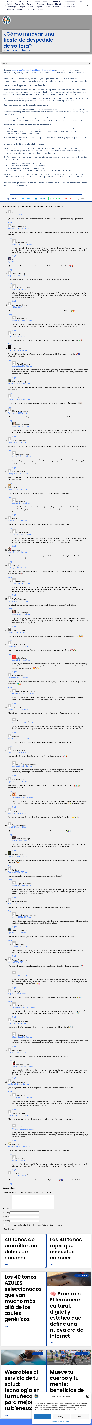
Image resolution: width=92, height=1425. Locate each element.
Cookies (54, 1421)
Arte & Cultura (25, 1)
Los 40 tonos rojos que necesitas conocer (66, 1248)
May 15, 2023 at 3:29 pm (17, 962)
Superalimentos (69, 7)
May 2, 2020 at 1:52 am (16, 276)
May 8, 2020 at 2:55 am (20, 427)
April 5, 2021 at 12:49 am (21, 917)
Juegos (22, 7)
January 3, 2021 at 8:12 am (17, 442)
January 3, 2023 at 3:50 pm (22, 366)
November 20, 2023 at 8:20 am (19, 1147)
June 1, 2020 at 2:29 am (16, 336)
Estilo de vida (11, 1)
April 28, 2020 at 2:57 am (21, 534)
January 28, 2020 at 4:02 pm (22, 1066)
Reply (10, 222)
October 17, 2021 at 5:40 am (18, 678)
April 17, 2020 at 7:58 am (17, 262)
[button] (87, 1396)
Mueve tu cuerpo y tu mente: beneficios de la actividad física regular (67, 1387)
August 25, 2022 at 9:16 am (22, 766)
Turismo (30, 4)
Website (6, 1221)
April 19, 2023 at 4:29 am (17, 933)
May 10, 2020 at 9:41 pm (21, 841)
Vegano (39, 7)
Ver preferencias (80, 1417)
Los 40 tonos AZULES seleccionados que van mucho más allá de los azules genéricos (23, 1298)
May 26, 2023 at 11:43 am (17, 994)
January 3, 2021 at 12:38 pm (18, 474)
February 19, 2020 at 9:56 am (18, 228)
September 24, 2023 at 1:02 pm (23, 1007)
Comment (7, 1209)
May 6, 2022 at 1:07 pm (20, 289)
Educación (71, 4)
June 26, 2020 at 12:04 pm (17, 350)
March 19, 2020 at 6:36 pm (22, 1037)
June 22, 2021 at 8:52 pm (17, 568)
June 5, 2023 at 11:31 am (21, 583)
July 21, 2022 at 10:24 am (17, 827)
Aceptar (43, 1417)
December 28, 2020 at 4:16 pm (19, 413)
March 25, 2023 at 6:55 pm (22, 321)
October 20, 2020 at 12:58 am (23, 693)
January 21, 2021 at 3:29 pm (18, 489)
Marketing (21, 9)
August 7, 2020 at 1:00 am (21, 456)
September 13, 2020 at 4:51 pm (19, 384)
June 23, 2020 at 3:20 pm (21, 503)
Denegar (61, 1417)
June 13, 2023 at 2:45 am (17, 1023)
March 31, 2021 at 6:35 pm (17, 552)
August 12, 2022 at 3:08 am (22, 1098)
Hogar (40, 9)
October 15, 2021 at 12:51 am (18, 646)
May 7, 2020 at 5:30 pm (16, 307)
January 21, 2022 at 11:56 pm (18, 752)
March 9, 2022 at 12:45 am (22, 244)
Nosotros (67, 1421)
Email (6, 1217)
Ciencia (37, 1)
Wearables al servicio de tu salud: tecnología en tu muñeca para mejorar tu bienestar (22, 1390)
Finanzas (10, 9)
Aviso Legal (61, 1421)
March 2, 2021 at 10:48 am (17, 521)
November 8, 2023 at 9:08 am (18, 1115)
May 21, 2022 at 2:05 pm (21, 615)
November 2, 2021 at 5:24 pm (18, 738)
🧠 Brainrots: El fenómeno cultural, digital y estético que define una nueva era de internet (66, 1315)
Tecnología (19, 4)
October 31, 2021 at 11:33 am (22, 1129)
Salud (82, 1)
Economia (56, 1)
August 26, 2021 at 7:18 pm (18, 601)
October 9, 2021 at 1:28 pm (17, 632)
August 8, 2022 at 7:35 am (17, 872)
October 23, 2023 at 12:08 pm (18, 1084)
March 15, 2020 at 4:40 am (22, 886)
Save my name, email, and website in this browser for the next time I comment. (34, 1225)
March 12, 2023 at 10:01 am (18, 903)
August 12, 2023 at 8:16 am (22, 976)
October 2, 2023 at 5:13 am (22, 1160)
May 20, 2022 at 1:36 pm (17, 813)
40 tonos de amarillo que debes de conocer (21, 1248)
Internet (31, 9)
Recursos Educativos (55, 4)
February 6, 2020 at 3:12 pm (18, 215)
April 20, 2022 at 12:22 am (17, 782)
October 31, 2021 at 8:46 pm (18, 709)
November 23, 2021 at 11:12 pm (23, 723)
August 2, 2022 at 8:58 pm (17, 856)
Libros (48, 7)
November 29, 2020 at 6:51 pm (19, 399)
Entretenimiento (70, 1)
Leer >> (7, 1264)
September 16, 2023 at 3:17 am (23, 797)
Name (6, 1212)
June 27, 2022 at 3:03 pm (21, 946)
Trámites (40, 4)
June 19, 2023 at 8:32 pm (17, 1053)
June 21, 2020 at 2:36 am (21, 660)
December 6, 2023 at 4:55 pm (18, 1176)
